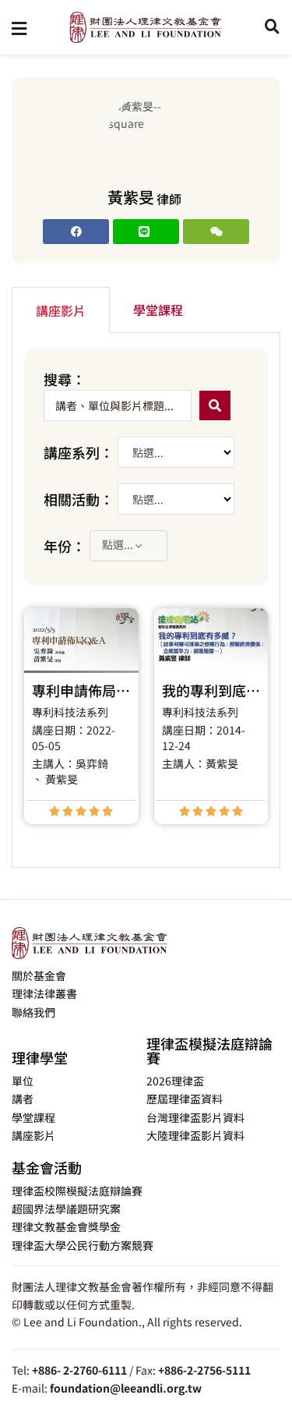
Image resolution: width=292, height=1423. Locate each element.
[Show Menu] (19, 27)
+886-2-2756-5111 (204, 1370)
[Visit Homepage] (145, 27)
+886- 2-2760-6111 (79, 1370)
